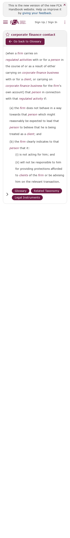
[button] (7, 194)
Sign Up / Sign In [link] (46, 22)
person (55, 59)
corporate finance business (40, 72)
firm (20, 53)
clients (23, 175)
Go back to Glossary (27, 41)
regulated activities (19, 59)
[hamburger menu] (5, 22)
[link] (18, 22)
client (27, 79)
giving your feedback (36, 13)
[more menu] (65, 22)
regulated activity (31, 98)
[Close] (64, 5)
